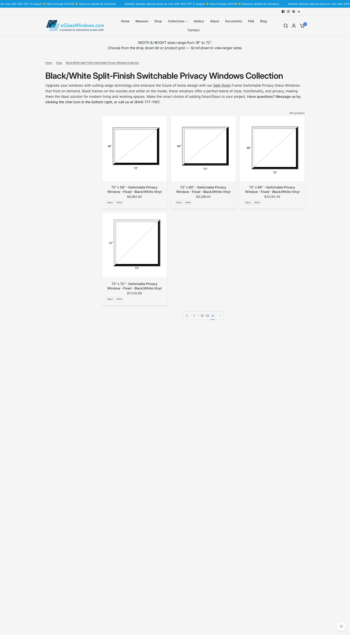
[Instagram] (288, 11)
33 (207, 315)
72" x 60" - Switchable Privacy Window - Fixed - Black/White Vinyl (203, 189)
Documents (233, 21)
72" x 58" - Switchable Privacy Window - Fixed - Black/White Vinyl (134, 189)
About (214, 21)
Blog (263, 21)
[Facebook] (283, 11)
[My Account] (294, 25)
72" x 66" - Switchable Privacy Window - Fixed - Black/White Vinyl (272, 189)
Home (125, 21)
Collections (176, 21)
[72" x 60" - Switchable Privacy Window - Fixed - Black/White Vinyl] (203, 148)
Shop (158, 21)
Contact (194, 30)
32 (202, 315)
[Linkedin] (299, 11)
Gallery (199, 21)
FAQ (251, 21)
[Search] (286, 25)
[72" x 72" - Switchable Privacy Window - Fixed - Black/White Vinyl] (134, 245)
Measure (142, 21)
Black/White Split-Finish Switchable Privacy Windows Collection (102, 62)
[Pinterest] (293, 11)
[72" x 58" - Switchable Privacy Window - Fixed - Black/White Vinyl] (134, 148)
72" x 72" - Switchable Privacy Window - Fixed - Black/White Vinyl (134, 286)
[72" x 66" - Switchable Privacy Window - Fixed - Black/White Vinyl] (272, 148)
